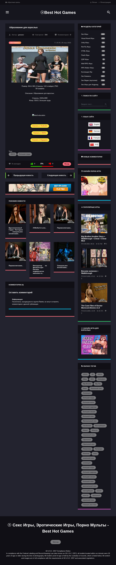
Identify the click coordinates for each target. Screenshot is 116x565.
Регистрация (105, 2)
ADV (92, 379)
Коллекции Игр (86, 72)
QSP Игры (85, 59)
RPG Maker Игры (87, 68)
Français (96, 138)
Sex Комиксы (86, 76)
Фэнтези (86, 453)
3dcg (85, 379)
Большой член (88, 416)
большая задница (89, 472)
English (96, 124)
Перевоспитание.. (64, 228)
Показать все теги (89, 505)
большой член (88, 481)
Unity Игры (85, 42)
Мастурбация (100, 425)
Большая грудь (24, 154)
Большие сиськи (89, 412)
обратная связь (13, 2)
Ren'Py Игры (86, 47)
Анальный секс (96, 388)
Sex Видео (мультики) (89, 80)
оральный (96, 495)
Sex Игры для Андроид (89, 84)
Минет (85, 430)
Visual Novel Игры (87, 38)
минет (99, 491)
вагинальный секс (89, 486)
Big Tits (97, 384)
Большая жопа (88, 402)
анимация (87, 463)
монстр (85, 495)
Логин (94, 2)
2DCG (85, 374)
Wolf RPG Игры (86, 63)
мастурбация (88, 491)
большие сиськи (89, 477)
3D (93, 374)
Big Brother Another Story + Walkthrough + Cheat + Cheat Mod (93, 239)
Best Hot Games (60, 12)
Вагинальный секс (90, 421)
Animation (101, 379)
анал (95, 453)
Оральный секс (88, 444)
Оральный (87, 439)
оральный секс (88, 500)
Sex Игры (84, 34)
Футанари (98, 449)
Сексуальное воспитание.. (62, 266)
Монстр (94, 430)
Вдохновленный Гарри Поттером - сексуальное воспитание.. (16, 230)
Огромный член (89, 435)
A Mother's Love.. (39, 228)
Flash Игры (85, 55)
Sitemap (56, 542)
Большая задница (89, 407)
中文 (96, 144)
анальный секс (88, 458)
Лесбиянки (87, 425)
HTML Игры (85, 51)
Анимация (87, 393)
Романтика (87, 449)
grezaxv (21, 35)
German (96, 131)
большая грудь (88, 467)
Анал (85, 388)
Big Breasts (87, 384)
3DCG (13, 154)
